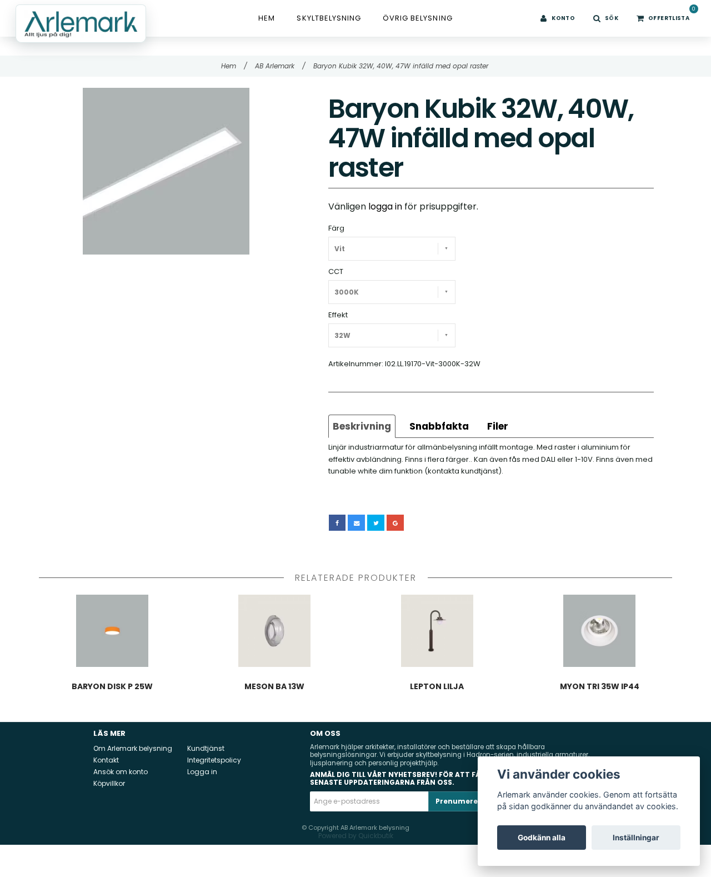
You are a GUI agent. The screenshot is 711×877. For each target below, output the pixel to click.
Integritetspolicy (214, 760)
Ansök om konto (120, 771)
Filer (497, 426)
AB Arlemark (280, 66)
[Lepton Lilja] (437, 631)
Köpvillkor (109, 783)
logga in (385, 206)
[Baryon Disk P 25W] (112, 631)
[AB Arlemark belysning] (81, 23)
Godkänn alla (541, 837)
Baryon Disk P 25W (112, 686)
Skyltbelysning (329, 18)
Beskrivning (362, 426)
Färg (336, 228)
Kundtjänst (205, 748)
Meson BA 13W (274, 686)
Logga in (202, 771)
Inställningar (636, 837)
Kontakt (106, 760)
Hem (266, 18)
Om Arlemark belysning (132, 748)
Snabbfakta (439, 426)
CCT (335, 271)
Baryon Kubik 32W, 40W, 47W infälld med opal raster (401, 66)
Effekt (338, 315)
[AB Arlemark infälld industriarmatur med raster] (166, 171)
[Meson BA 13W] (275, 631)
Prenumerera (460, 801)
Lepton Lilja (437, 686)
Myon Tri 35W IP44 (599, 686)
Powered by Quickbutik (355, 835)
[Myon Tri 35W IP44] (600, 631)
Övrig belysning (418, 18)
